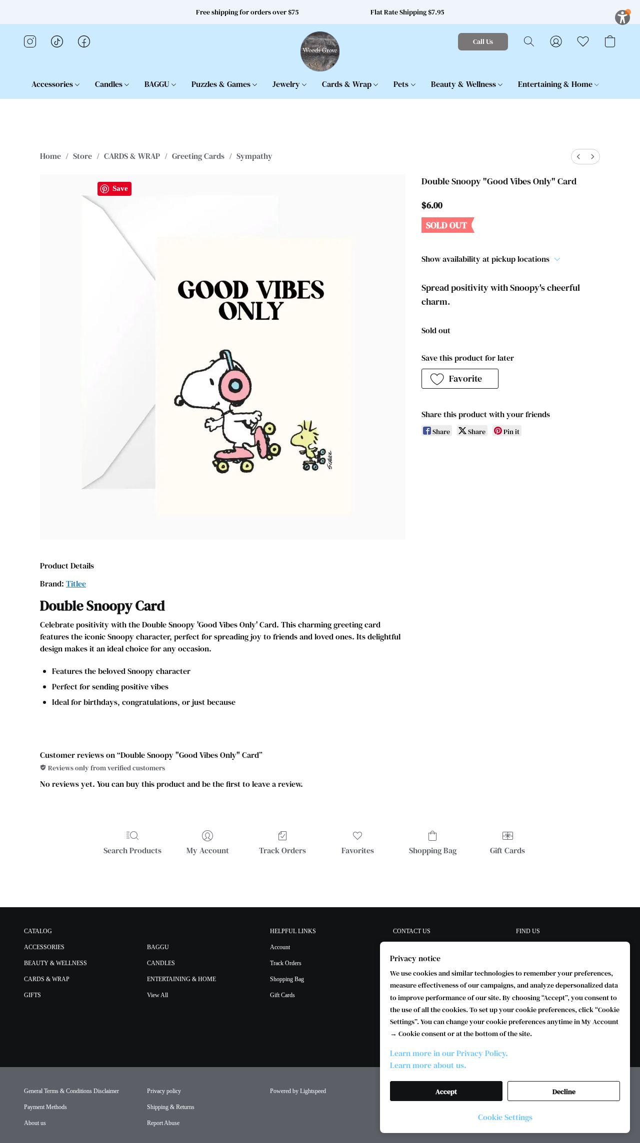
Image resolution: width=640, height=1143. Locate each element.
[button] (320, 51)
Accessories (53, 83)
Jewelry (287, 83)
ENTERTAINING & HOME (181, 979)
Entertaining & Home (556, 83)
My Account (207, 850)
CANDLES (161, 963)
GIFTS (32, 995)
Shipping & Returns (170, 1107)
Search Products (133, 850)
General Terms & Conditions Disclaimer (71, 1091)
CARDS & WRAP (132, 155)
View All (157, 995)
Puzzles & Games (222, 83)
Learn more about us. (428, 1065)
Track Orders (282, 850)
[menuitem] (579, 156)
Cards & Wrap (348, 83)
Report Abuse (163, 1123)
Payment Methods (45, 1107)
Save (120, 188)
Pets (402, 83)
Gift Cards (507, 850)
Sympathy (254, 155)
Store (82, 155)
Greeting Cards (198, 155)
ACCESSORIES (44, 947)
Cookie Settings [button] (505, 1117)
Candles (109, 83)
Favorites (358, 850)
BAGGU (158, 83)
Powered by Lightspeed (298, 1091)
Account (280, 947)
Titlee (76, 583)
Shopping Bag (432, 850)
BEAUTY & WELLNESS (55, 963)
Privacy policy (164, 1091)
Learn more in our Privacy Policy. (449, 1053)
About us (35, 1123)
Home (50, 155)
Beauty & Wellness (464, 83)
